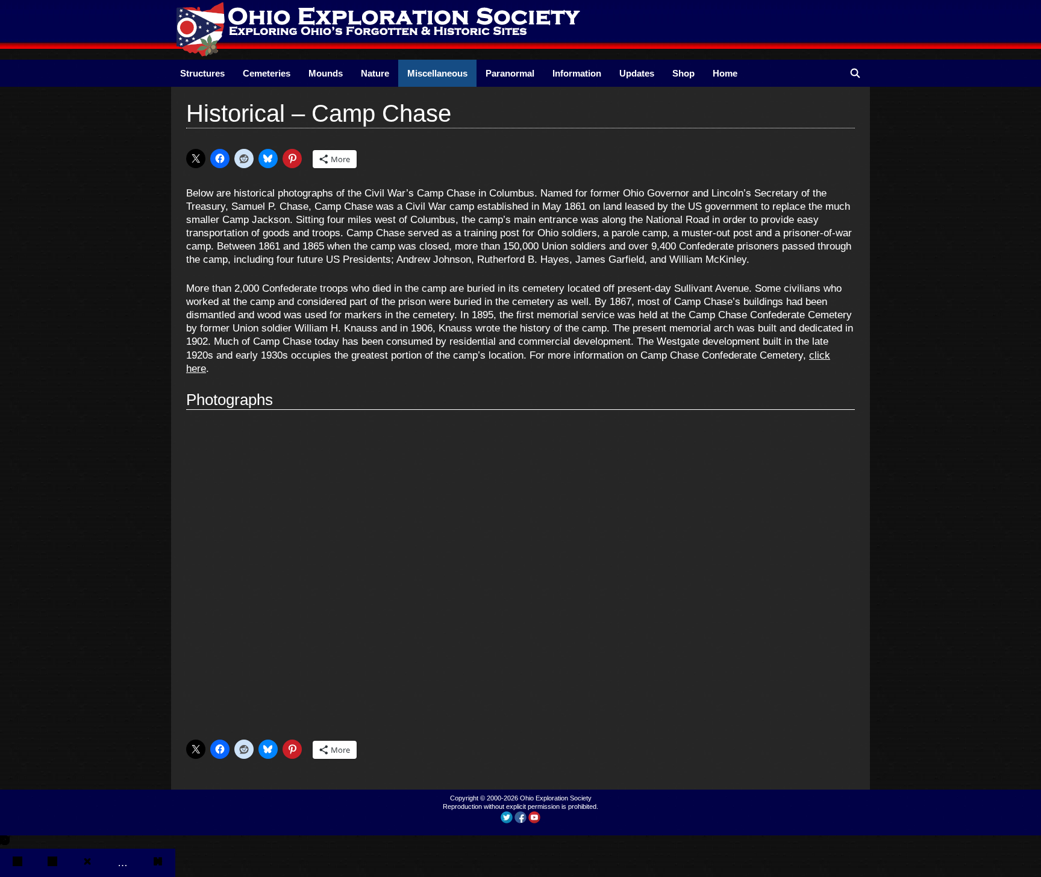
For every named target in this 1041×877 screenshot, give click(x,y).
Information (576, 73)
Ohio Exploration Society (556, 798)
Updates (636, 73)
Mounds (325, 73)
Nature (375, 73)
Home (725, 73)
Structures (202, 73)
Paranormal (510, 73)
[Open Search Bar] (855, 73)
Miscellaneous (437, 73)
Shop (683, 73)
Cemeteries (266, 73)
